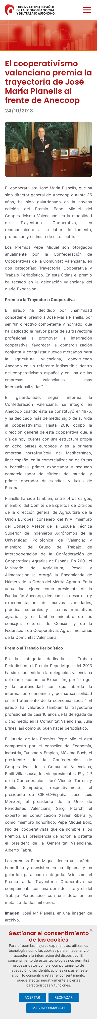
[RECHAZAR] (90, 930)
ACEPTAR (32, 997)
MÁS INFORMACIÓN (48, 1008)
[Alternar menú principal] (86, 9)
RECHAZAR (63, 997)
